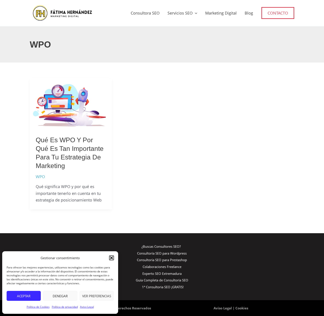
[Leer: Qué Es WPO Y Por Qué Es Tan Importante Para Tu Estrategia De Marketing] (71, 103)
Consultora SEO (145, 13)
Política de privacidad (65, 307)
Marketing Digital (221, 13)
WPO (40, 176)
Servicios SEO (180, 13)
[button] (111, 258)
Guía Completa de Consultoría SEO (162, 280)
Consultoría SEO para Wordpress (162, 253)
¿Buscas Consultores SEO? (161, 246)
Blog (249, 13)
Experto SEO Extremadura (162, 273)
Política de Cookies (38, 307)
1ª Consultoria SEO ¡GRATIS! (163, 287)
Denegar (60, 296)
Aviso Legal (87, 307)
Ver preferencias (96, 296)
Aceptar (23, 296)
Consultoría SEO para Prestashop (162, 260)
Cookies (241, 308)
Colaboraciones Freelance (162, 266)
